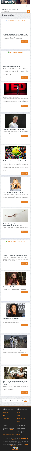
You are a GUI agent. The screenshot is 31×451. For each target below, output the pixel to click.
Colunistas (5, 420)
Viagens (18, 415)
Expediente (19, 420)
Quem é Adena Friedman (11, 98)
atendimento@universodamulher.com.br (11, 434)
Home (4, 411)
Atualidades (5, 412)
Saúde (18, 412)
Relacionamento (20, 411)
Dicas (4, 415)
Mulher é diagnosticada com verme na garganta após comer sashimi (15, 224)
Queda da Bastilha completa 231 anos (15, 255)
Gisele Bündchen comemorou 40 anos (15, 35)
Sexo (18, 414)
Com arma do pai (8, 287)
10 (25, 400)
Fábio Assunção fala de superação (14, 129)
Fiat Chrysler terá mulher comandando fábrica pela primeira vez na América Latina (15, 383)
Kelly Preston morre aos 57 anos (13, 192)
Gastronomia (6, 418)
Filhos (4, 417)
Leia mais (24, 41)
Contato (18, 421)
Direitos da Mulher (21, 418)
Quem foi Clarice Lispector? (11, 66)
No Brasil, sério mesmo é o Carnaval (14, 161)
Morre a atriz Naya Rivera (11, 318)
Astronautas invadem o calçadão (13, 350)
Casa (4, 414)
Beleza (18, 417)
